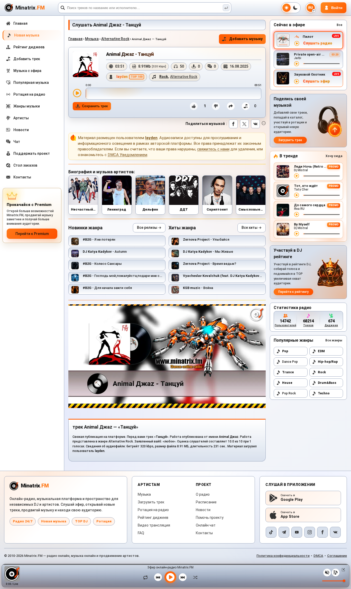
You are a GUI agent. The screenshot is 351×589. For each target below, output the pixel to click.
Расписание (206, 502)
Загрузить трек (290, 140)
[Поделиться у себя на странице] (231, 106)
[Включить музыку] (170, 577)
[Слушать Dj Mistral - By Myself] (296, 233)
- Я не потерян (99, 239)
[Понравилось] (194, 106)
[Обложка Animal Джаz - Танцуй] (85, 64)
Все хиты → (252, 227)
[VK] (335, 532)
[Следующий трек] (183, 577)
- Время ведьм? (209, 264)
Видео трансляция (154, 525)
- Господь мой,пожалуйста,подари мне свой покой (130, 276)
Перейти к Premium (32, 234)
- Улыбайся (206, 239)
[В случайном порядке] (194, 577)
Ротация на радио (153, 510)
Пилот (308, 37)
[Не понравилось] (216, 106)
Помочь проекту (210, 517)
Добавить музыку (246, 39)
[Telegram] (284, 532)
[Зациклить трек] (147, 577)
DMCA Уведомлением (127, 154)
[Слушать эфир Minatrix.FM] (296, 43)
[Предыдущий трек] (158, 577)
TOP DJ (81, 521)
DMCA (318, 556)
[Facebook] (322, 532)
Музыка (92, 39)
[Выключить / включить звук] (327, 572)
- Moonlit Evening (235, 276)
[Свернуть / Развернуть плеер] (342, 570)
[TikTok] (271, 532)
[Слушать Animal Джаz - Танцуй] (77, 93)
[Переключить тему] (291, 7)
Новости (203, 510)
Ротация (104, 521)
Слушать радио (317, 43)
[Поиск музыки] (226, 7)
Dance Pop (290, 362)
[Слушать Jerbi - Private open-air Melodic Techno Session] (296, 63)
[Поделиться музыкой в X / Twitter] (244, 124)
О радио (203, 494)
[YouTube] (296, 532)
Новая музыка (53, 521)
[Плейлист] (335, 572)
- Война (198, 288)
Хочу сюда (334, 156)
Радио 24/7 (22, 521)
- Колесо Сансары (102, 264)
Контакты (204, 533)
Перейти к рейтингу (293, 292)
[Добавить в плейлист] (246, 106)
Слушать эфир (316, 81)
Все (339, 25)
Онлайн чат (206, 525)
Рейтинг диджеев (153, 517)
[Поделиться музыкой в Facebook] (233, 124)
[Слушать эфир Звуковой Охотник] (296, 81)
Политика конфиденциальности (283, 556)
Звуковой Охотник (309, 74)
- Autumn (105, 251)
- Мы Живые (208, 251)
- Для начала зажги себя (107, 288)
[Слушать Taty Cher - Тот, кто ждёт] (296, 195)
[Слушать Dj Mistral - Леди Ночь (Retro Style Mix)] (296, 175)
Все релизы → (149, 227)
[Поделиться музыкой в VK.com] (255, 124)
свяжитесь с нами (213, 149)
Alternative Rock (115, 39)
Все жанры (333, 340)
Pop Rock (289, 393)
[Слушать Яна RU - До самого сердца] (296, 214)
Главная (75, 39)
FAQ (141, 533)
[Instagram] (309, 532)
